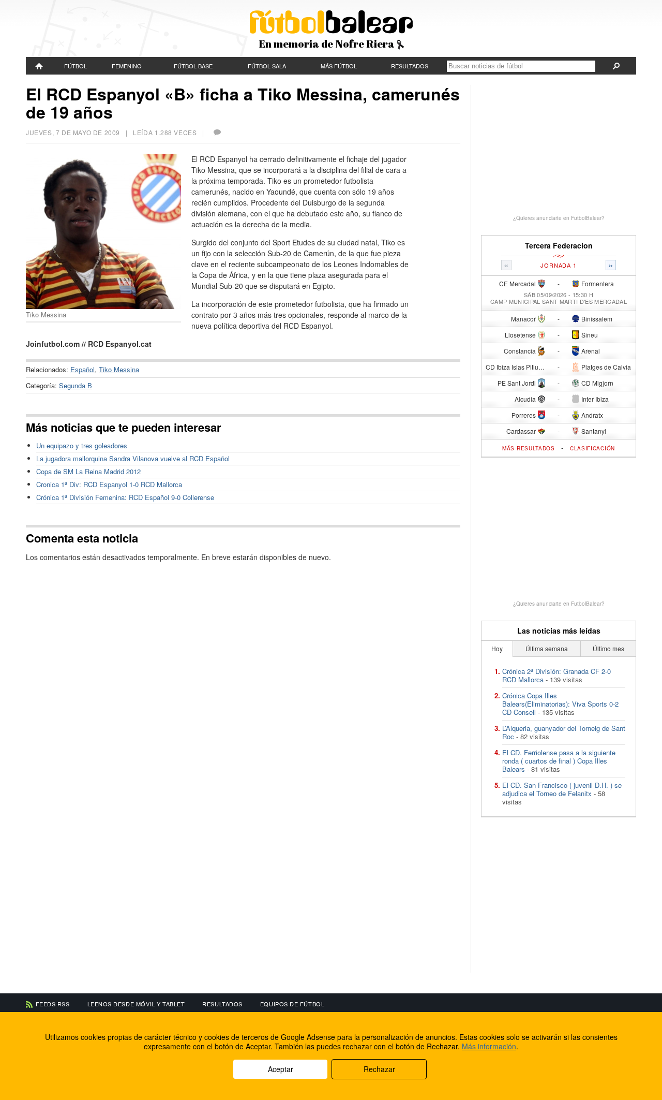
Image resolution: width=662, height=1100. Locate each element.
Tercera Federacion (559, 246)
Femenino (127, 66)
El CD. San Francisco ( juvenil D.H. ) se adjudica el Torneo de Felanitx (562, 789)
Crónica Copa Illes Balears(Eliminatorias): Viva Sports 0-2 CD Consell (560, 704)
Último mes (608, 648)
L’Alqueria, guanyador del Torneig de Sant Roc (563, 732)
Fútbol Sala (267, 66)
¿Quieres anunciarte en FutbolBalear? (559, 218)
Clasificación (592, 448)
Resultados (409, 66)
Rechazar (379, 1069)
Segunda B (75, 385)
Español (82, 369)
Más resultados (528, 448)
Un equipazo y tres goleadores (81, 445)
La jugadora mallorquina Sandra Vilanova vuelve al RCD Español (133, 458)
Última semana (546, 648)
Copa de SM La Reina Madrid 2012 (88, 471)
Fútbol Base (193, 66)
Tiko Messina (119, 369)
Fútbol (75, 66)
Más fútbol (339, 66)
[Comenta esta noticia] (217, 132)
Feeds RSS (53, 1004)
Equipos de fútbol (292, 1004)
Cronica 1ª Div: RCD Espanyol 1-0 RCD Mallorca (109, 484)
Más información (489, 1046)
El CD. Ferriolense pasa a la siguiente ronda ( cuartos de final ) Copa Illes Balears (558, 760)
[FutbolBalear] (39, 66)
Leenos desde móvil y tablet (136, 1004)
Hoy (497, 648)
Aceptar (280, 1069)
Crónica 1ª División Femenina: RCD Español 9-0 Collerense (125, 497)
